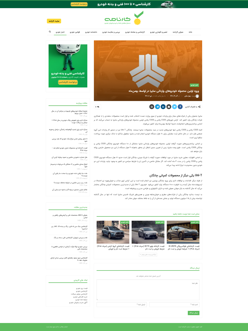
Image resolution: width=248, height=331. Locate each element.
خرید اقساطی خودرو (80, 297)
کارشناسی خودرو (81, 291)
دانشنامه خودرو (91, 32)
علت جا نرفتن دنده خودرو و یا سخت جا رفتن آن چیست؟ (70, 174)
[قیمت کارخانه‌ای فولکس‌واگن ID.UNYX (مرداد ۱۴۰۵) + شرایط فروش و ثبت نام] (183, 232)
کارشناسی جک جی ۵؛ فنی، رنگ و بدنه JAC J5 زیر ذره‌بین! (69, 227)
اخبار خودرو (60, 32)
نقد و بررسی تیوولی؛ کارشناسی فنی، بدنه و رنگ (70, 237)
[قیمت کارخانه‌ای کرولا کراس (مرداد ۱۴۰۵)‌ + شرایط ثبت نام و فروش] (113, 232)
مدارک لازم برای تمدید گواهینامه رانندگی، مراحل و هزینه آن (68, 130)
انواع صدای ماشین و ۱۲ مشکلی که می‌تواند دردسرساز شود (68, 165)
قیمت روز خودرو (81, 288)
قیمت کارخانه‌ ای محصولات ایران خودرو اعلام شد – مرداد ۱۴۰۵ (69, 149)
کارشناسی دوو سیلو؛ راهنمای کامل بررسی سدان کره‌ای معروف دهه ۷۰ (69, 259)
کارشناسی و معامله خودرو (135, 32)
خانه (190, 32)
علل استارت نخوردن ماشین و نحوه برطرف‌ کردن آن (69, 157)
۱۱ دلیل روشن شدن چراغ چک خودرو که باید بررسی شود (69, 140)
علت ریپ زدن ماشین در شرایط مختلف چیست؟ (70, 182)
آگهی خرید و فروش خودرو (78, 302)
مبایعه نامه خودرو (81, 299)
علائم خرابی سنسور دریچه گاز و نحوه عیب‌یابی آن (69, 189)
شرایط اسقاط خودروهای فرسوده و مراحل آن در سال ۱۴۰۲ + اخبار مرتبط (69, 112)
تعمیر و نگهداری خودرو (158, 32)
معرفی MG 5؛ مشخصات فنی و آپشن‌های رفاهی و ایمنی (70, 216)
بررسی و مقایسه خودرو (111, 32)
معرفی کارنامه (178, 32)
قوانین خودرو (75, 32)
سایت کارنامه (54, 21)
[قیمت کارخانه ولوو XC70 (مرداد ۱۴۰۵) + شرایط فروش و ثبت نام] (148, 232)
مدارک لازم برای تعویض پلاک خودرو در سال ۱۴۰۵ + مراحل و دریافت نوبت (69, 121)
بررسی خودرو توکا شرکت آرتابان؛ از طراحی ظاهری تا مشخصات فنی (69, 247)
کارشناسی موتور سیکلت (79, 294)
